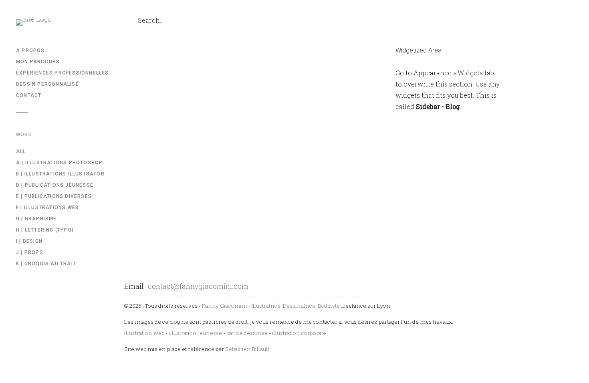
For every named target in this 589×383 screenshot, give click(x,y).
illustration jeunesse (195, 333)
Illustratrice (266, 305)
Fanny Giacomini (224, 305)
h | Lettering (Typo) (45, 230)
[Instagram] (112, 22)
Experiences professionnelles (62, 73)
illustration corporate (299, 333)
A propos (30, 50)
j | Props (29, 252)
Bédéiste (329, 305)
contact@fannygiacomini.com (198, 286)
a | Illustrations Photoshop (59, 162)
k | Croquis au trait (46, 263)
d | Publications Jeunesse (54, 185)
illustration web (144, 333)
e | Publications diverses (54, 196)
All (21, 151)
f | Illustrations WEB (47, 207)
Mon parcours (38, 62)
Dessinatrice (299, 305)
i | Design (29, 241)
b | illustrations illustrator (60, 174)
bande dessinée (247, 333)
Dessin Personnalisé (47, 84)
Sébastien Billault (247, 349)
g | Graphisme (36, 219)
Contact (28, 95)
